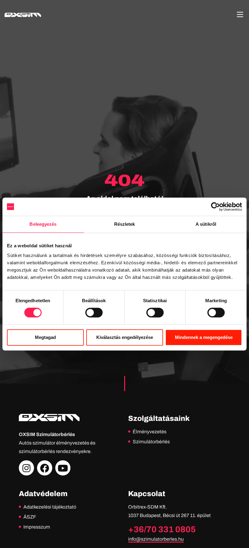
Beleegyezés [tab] (42, 224)
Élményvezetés (149, 431)
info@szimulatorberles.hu (156, 539)
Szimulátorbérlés (151, 441)
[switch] (94, 312)
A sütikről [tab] (206, 224)
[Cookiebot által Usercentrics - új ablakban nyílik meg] (215, 206)
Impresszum (36, 526)
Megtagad (45, 337)
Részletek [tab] (124, 224)
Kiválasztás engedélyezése (124, 337)
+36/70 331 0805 (162, 529)
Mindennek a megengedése (204, 337)
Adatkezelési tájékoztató (49, 506)
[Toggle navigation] (240, 14)
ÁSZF (29, 516)
